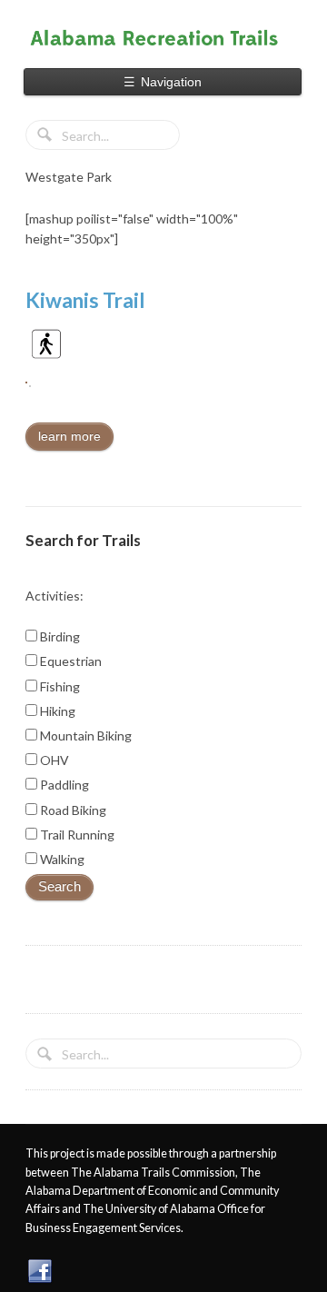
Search (59, 887)
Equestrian (69, 661)
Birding (58, 636)
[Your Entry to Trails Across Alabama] (163, 37)
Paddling (63, 784)
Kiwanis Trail (85, 300)
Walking (60, 859)
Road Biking (71, 810)
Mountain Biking (84, 735)
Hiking (56, 711)
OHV (53, 760)
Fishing (58, 686)
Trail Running (75, 834)
